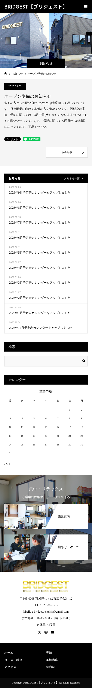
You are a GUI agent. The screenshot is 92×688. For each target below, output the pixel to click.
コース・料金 (13, 660)
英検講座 (52, 660)
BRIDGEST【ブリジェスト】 (36, 6)
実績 (49, 652)
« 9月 (7, 464)
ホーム (8, 652)
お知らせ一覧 (72, 178)
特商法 (50, 667)
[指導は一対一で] (46, 534)
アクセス (10, 667)
